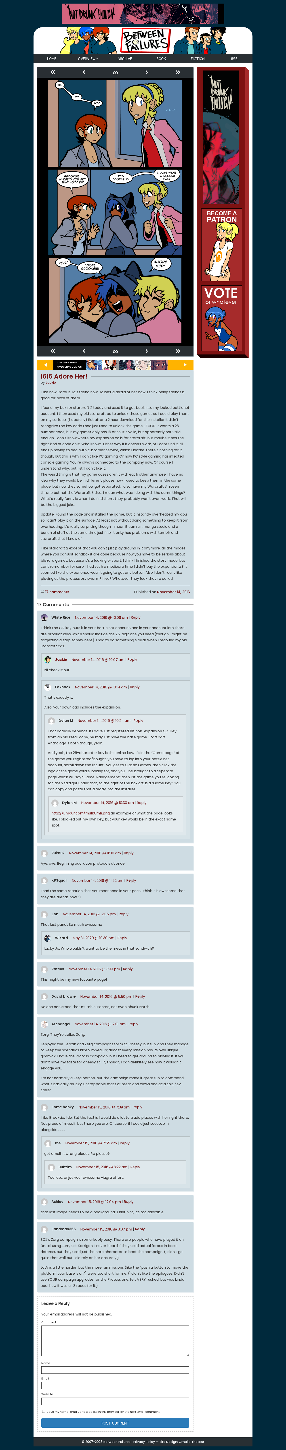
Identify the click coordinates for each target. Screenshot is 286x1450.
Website (47, 1394)
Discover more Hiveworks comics (69, 364)
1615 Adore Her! (64, 376)
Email (45, 1378)
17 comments (57, 591)
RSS (234, 59)
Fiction (198, 59)
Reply (136, 617)
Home (51, 59)
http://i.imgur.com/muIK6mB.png (80, 813)
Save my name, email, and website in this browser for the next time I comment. (103, 1412)
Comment (48, 1322)
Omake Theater (191, 1442)
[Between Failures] (143, 40)
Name (45, 1363)
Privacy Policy (144, 1442)
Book (161, 59)
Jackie (51, 382)
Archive (125, 59)
